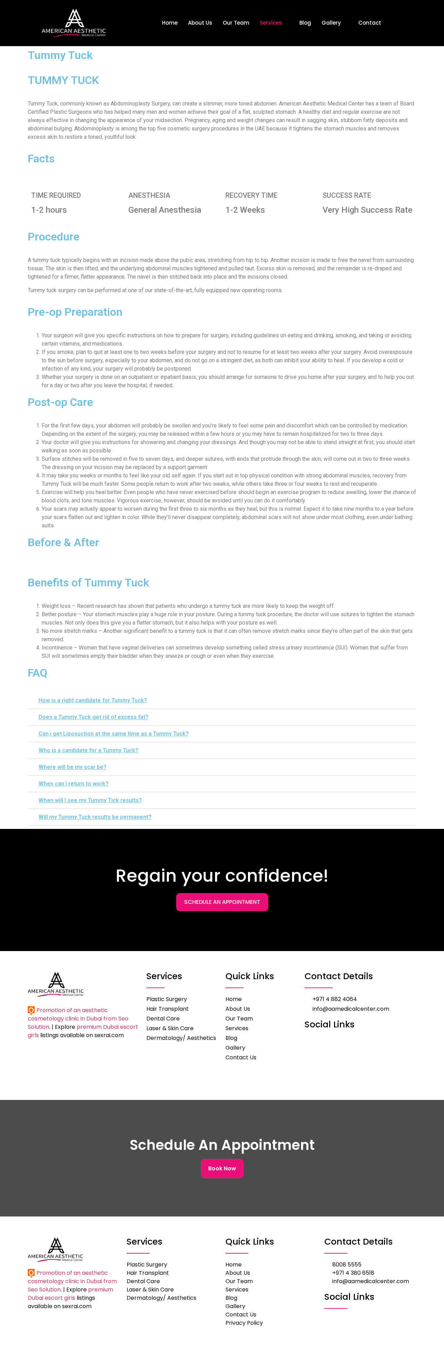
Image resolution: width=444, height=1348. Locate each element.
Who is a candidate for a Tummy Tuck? (88, 750)
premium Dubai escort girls (70, 1294)
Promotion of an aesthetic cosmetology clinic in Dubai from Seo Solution (78, 1018)
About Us (200, 22)
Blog (305, 22)
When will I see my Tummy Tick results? (90, 800)
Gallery (331, 22)
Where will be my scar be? (72, 767)
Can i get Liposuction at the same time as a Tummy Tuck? (114, 733)
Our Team (236, 22)
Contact (369, 22)
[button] (222, 700)
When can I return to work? (74, 783)
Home (170, 22)
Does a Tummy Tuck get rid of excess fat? (93, 717)
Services (271, 22)
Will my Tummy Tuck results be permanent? (95, 817)
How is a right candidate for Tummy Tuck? (93, 700)
